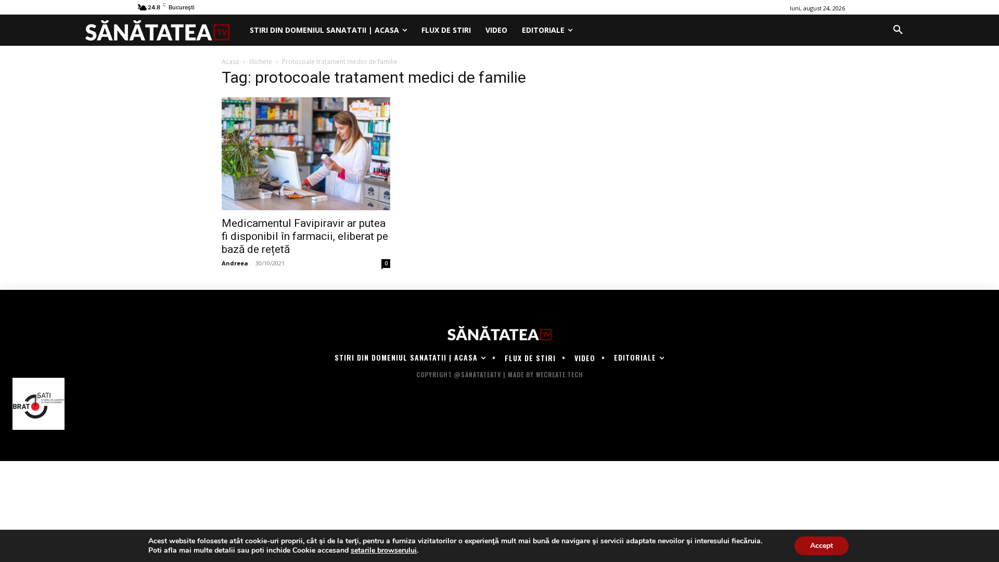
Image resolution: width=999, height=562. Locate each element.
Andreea (235, 263)
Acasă (230, 61)
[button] (898, 30)
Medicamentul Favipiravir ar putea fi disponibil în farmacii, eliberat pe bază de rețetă (305, 236)
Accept (821, 546)
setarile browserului (384, 550)
